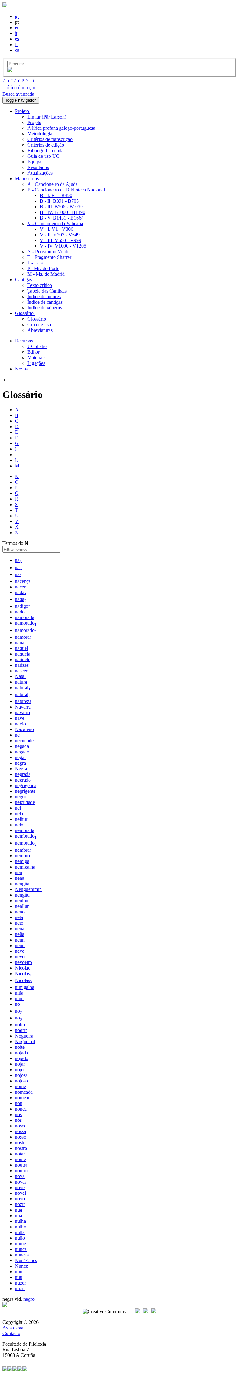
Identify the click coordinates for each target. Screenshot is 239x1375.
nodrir (21, 1030)
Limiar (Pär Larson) (46, 116)
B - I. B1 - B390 (56, 195)
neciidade (24, 740)
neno (20, 911)
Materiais (36, 357)
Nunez (21, 1266)
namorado (26, 623)
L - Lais (35, 262)
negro (20, 796)
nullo (20, 1238)
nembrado (26, 836)
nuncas (22, 1254)
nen (18, 872)
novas (20, 1181)
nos (18, 1114)
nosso (20, 1137)
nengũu (22, 895)
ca (17, 50)
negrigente (25, 791)
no (18, 1004)
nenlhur (22, 900)
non (18, 1103)
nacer (20, 586)
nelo (19, 824)
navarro (22, 712)
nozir (20, 1204)
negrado (23, 779)
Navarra (23, 706)
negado (22, 751)
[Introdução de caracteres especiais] (9, 70)
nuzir (20, 1288)
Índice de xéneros (44, 307)
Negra (21, 768)
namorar (23, 637)
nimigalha (24, 987)
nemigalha (25, 866)
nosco (20, 1125)
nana (19, 642)
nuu (18, 1271)
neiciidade (25, 802)
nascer (21, 670)
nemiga (22, 861)
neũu (20, 945)
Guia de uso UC (43, 156)
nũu (18, 1277)
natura (21, 682)
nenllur (22, 906)
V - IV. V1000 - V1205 (63, 246)
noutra (21, 1165)
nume (20, 1243)
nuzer (20, 1282)
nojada (21, 1052)
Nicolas (23, 973)
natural (22, 687)
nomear (22, 1097)
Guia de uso (39, 324)
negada (22, 746)
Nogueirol (25, 1041)
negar (20, 757)
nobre (20, 1024)
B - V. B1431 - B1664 (62, 217)
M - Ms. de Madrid (46, 274)
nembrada (24, 830)
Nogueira (24, 1036)
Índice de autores (44, 296)
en (17, 27)
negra (20, 763)
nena (19, 878)
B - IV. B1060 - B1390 (62, 212)
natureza (23, 701)
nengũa (22, 883)
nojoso (21, 1080)
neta (19, 917)
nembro (22, 855)
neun (20, 939)
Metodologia (39, 133)
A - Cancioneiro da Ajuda (52, 184)
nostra (21, 1142)
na (18, 560)
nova (20, 1176)
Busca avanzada (18, 94)
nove (20, 1187)
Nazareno (24, 729)
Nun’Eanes (26, 1260)
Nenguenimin (28, 889)
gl (17, 16)
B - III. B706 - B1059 (61, 206)
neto (19, 923)
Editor (33, 352)
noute (20, 1159)
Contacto (11, 1333)
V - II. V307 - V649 (60, 234)
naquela (22, 653)
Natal (20, 676)
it (16, 33)
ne (17, 735)
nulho (20, 1226)
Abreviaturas (40, 330)
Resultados (38, 167)
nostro (21, 1148)
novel (20, 1193)
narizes (22, 665)
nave (19, 718)
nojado (21, 1058)
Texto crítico (39, 285)
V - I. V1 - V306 (56, 229)
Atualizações (40, 173)
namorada (24, 617)
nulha (20, 1221)
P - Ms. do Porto (43, 268)
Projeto (34, 122)
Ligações (36, 363)
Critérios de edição (45, 145)
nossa (20, 1131)
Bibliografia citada (45, 150)
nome (20, 1086)
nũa (18, 1215)
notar (20, 1153)
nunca (21, 1249)
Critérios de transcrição (50, 139)
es (17, 38)
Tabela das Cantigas (47, 290)
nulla (20, 1232)
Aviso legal (13, 1327)
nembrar (23, 850)
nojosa (21, 1075)
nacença (23, 581)
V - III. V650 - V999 (60, 240)
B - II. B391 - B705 (59, 201)
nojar (20, 1064)
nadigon (23, 606)
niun (19, 998)
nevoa (21, 956)
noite (20, 1047)
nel (18, 808)
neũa (19, 928)
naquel (21, 648)
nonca (21, 1108)
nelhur (21, 819)
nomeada (24, 1092)
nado (20, 611)
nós (18, 1120)
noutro (21, 1170)
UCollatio (37, 346)
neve (19, 951)
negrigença (25, 785)
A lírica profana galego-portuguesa (61, 128)
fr (16, 44)
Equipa (34, 161)
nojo (19, 1069)
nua (18, 1210)
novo (20, 1198)
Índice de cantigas (45, 302)
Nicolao (22, 968)
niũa (19, 992)
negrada (22, 774)
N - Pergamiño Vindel (49, 251)
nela (19, 813)
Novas (21, 368)
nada (20, 592)
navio (20, 723)
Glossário (36, 319)
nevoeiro (23, 962)
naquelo (22, 659)
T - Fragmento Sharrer (49, 257)
